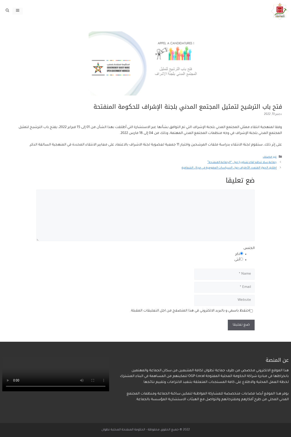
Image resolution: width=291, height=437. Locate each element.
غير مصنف (270, 157)
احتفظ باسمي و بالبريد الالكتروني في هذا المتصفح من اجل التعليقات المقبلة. (190, 311)
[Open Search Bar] (7, 11)
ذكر (237, 254)
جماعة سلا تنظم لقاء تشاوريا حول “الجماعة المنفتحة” (242, 162)
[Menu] (18, 11)
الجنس (249, 248)
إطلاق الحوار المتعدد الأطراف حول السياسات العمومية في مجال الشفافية (229, 168)
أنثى (237, 260)
